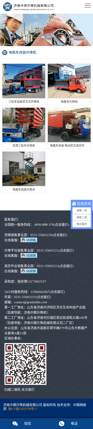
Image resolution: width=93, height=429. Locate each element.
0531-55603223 (55, 266)
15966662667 (47, 292)
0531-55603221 (55, 250)
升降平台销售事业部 (19, 250)
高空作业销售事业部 (19, 266)
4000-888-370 (51, 224)
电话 (74, 423)
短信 (27, 423)
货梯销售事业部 (15, 235)
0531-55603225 (32, 297)
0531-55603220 (48, 235)
